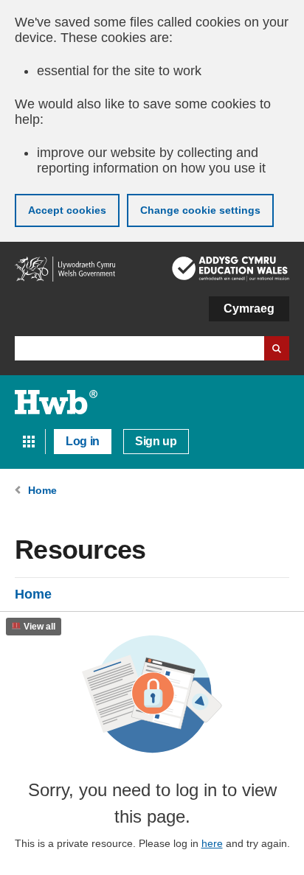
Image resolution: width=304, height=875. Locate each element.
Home (33, 594)
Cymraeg (249, 308)
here (212, 843)
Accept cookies (67, 210)
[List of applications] (29, 441)
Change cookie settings (200, 210)
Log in (83, 441)
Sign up (156, 441)
